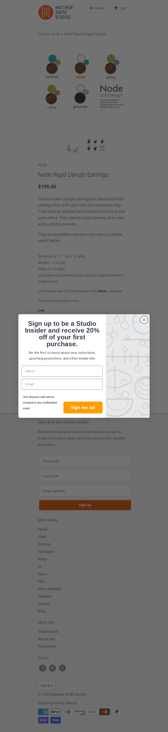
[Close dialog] (144, 320)
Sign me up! (83, 407)
